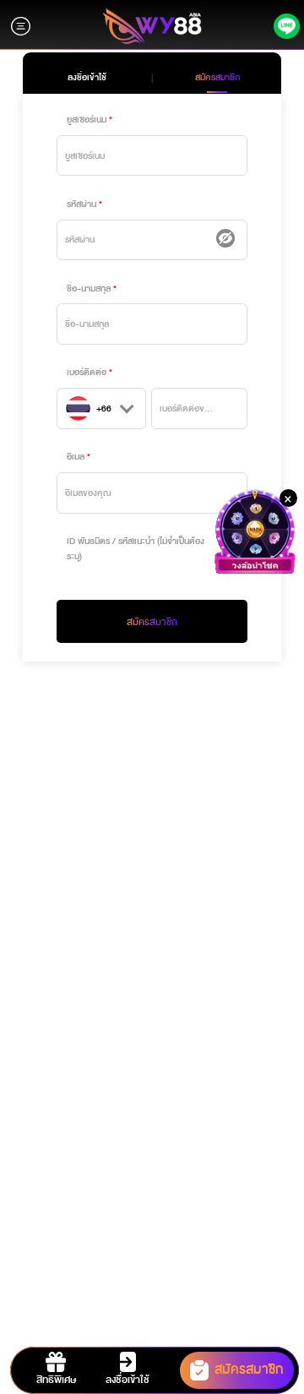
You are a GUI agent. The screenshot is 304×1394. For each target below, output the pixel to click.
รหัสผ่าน (81, 204)
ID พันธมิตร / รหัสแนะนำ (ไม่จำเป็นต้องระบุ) (135, 549)
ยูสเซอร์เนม (86, 119)
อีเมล (75, 456)
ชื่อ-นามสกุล (89, 288)
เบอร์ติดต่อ (86, 372)
